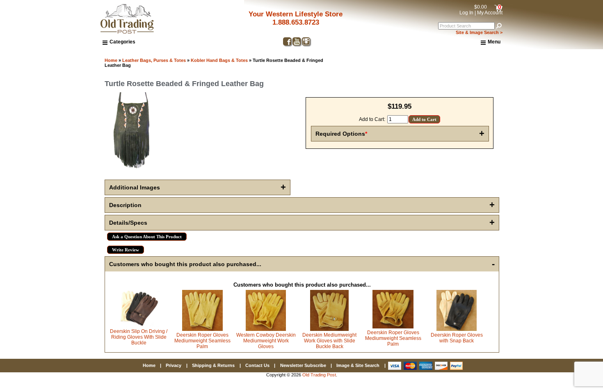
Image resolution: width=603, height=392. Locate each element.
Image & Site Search (357, 365)
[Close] (556, 125)
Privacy (173, 365)
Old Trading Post (319, 374)
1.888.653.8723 (295, 22)
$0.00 (480, 7)
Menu (494, 42)
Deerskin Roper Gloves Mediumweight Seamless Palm (202, 340)
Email (397, 170)
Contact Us (257, 365)
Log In (466, 13)
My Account (489, 13)
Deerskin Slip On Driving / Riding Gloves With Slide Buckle (138, 337)
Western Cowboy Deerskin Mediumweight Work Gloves (266, 340)
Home (111, 60)
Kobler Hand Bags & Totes (219, 60)
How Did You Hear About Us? (427, 229)
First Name (404, 199)
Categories (122, 42)
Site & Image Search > (479, 32)
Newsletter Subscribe (303, 365)
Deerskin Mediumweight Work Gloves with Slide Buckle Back (329, 340)
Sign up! (472, 291)
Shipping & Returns (213, 365)
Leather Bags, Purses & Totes (154, 60)
